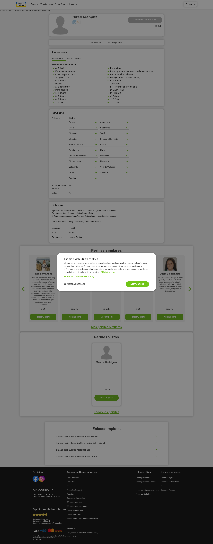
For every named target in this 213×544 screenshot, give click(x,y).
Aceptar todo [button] (137, 284)
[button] (106, 277)
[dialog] (106, 272)
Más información (108, 272)
